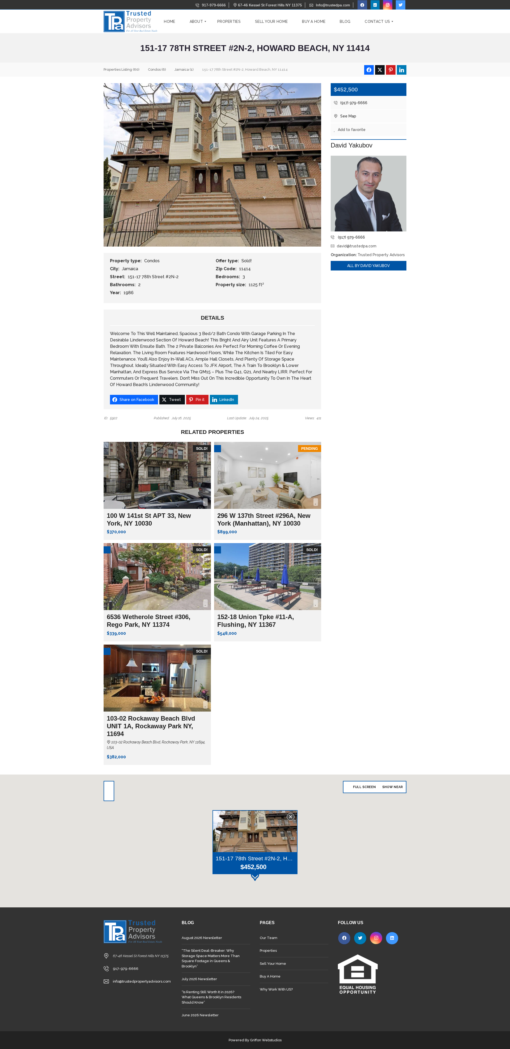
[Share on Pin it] (391, 70)
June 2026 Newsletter (200, 1015)
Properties (268, 951)
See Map (347, 116)
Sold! (247, 260)
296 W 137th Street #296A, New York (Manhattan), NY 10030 (264, 519)
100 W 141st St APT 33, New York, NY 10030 (149, 519)
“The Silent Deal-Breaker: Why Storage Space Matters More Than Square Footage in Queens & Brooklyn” (211, 958)
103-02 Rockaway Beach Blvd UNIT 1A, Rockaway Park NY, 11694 (151, 726)
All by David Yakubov (368, 266)
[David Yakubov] (368, 193)
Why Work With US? (276, 989)
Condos (152, 260)
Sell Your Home (273, 964)
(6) (157, 69)
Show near (392, 787)
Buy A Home (270, 976)
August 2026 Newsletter (202, 938)
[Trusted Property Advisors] (130, 21)
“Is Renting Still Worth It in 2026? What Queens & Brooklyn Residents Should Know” (211, 997)
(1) (184, 69)
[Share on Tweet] (380, 70)
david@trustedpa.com (356, 246)
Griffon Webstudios (266, 1040)
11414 (245, 268)
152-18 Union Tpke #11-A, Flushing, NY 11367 (255, 620)
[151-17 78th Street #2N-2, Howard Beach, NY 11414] (212, 164)
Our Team (268, 938)
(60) (121, 69)
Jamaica (130, 268)
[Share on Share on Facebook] (369, 70)
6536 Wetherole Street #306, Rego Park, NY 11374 (148, 620)
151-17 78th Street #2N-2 (154, 276)
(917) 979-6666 (353, 103)
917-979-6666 (213, 5)
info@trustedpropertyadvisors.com (142, 981)
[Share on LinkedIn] (401, 70)
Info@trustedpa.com (332, 5)
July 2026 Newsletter (199, 979)
